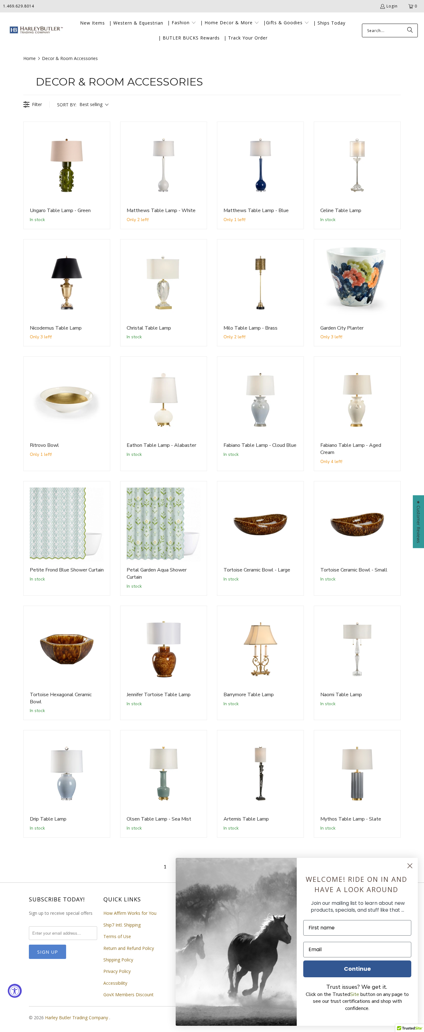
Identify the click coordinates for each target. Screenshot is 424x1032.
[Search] (410, 30)
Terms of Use (117, 936)
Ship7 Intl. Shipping (122, 925)
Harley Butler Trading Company (77, 1017)
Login (392, 6)
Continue (357, 969)
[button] (181, 23)
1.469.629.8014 (18, 6)
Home (29, 58)
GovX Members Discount (128, 994)
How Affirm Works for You (129, 913)
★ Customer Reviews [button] (419, 521)
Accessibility (115, 983)
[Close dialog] (409, 865)
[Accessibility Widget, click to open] (15, 991)
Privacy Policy (117, 971)
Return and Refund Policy (128, 948)
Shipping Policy (118, 960)
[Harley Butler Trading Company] (35, 31)
